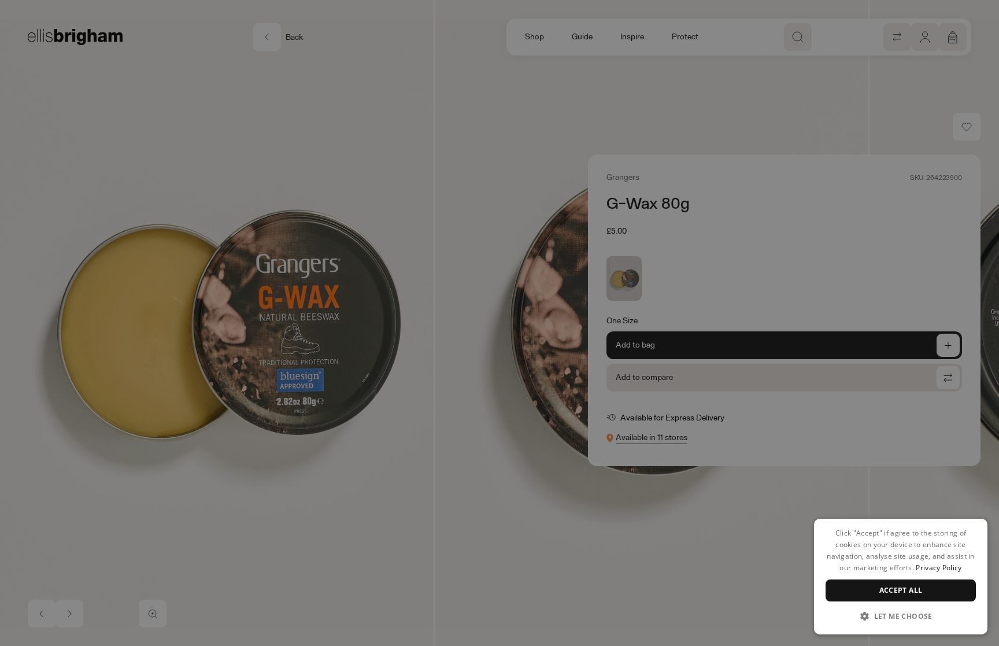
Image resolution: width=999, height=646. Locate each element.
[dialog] (900, 576)
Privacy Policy (938, 568)
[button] (901, 616)
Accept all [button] (901, 590)
